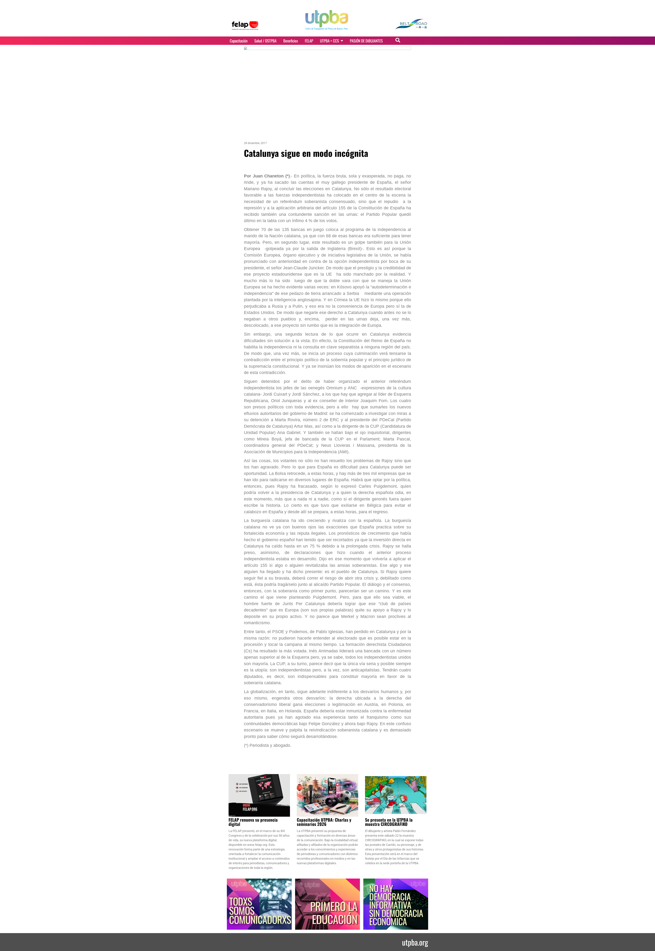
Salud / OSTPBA (265, 41)
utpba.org (415, 942)
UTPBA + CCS (329, 41)
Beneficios (290, 41)
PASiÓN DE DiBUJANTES (366, 41)
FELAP (309, 41)
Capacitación (239, 41)
